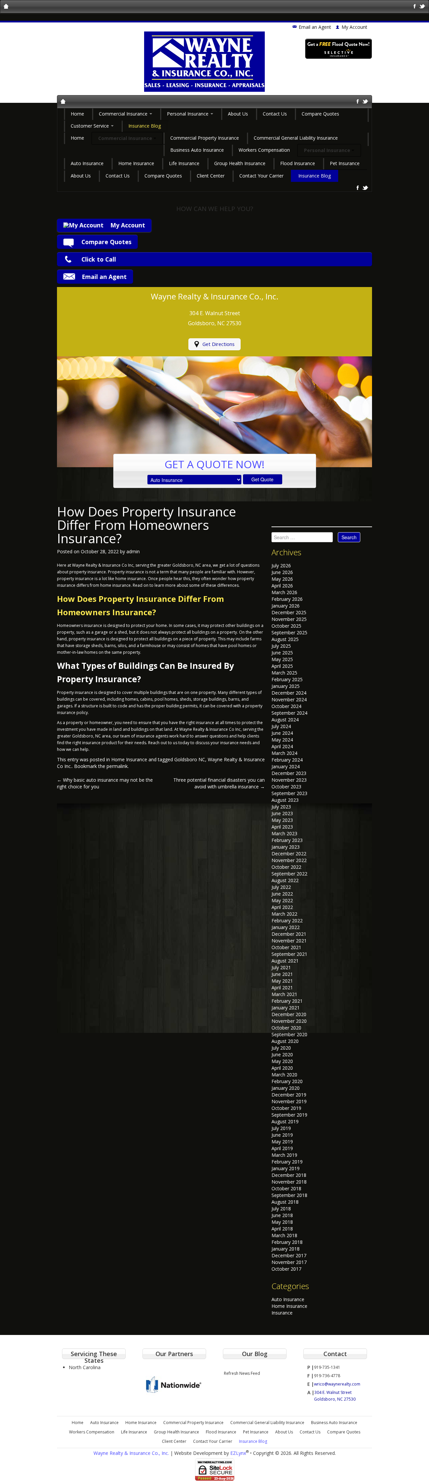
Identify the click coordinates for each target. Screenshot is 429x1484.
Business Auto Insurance (197, 150)
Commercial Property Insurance (204, 138)
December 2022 (288, 853)
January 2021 (285, 1007)
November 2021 (289, 940)
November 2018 (289, 1182)
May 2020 (282, 1061)
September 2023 (289, 793)
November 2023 (289, 780)
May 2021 (282, 981)
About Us (238, 114)
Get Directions (218, 344)
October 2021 (286, 947)
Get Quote (262, 479)
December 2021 (288, 934)
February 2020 (287, 1081)
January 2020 (285, 1088)
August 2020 (285, 1041)
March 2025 (284, 672)
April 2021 (282, 987)
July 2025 (281, 646)
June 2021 (282, 974)
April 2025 (282, 666)
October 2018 (286, 1188)
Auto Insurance (87, 163)
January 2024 (285, 766)
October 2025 (286, 626)
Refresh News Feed (242, 1373)
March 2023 (284, 833)
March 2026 (284, 592)
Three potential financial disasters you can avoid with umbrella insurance (219, 783)
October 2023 (286, 786)
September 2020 (289, 1034)
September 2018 (289, 1195)
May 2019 (282, 1141)
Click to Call (98, 259)
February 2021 (287, 1001)
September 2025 (289, 632)
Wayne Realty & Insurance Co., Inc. (131, 1453)
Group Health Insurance (239, 163)
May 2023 (282, 820)
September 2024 (289, 713)
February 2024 (287, 760)
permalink (117, 766)
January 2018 (285, 1249)
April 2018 (282, 1228)
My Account (127, 225)
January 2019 (285, 1168)
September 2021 (289, 954)
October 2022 (286, 867)
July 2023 (281, 806)
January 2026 (285, 606)
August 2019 (285, 1121)
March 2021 (284, 994)
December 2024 (288, 693)
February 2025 (287, 679)
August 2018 (285, 1202)
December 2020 (288, 1014)
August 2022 (285, 880)
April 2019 (282, 1148)
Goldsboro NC (189, 759)
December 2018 (288, 1175)
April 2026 (282, 585)
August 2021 (285, 961)
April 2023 (282, 827)
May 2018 (282, 1222)
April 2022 (282, 907)
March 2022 (284, 914)
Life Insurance (184, 163)
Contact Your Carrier (261, 175)
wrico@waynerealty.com (337, 1384)
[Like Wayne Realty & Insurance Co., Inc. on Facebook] (415, 6)
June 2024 (282, 733)
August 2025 (285, 639)
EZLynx (238, 1453)
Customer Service (90, 126)
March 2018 (284, 1235)
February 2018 (287, 1242)
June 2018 (282, 1215)
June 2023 (282, 813)
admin (133, 551)
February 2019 (287, 1161)
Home (77, 114)
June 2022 (282, 894)
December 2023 (288, 773)
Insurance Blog (144, 126)
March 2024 (284, 753)
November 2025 (289, 619)
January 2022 (285, 927)
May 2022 (282, 900)
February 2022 (287, 920)
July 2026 (281, 565)
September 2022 (289, 873)
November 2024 (289, 699)
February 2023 (287, 840)
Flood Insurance (297, 163)
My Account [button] (354, 27)
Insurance (282, 1313)
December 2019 (288, 1094)
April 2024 (282, 746)
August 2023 (285, 800)
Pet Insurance (345, 163)
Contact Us (275, 114)
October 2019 (286, 1108)
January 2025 (285, 686)
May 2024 (282, 739)
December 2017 (288, 1255)
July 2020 (281, 1048)
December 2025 (288, 612)
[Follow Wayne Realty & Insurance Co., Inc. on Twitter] (422, 6)
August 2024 (285, 719)
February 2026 (287, 599)
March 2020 (284, 1074)
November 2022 (289, 860)
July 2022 (281, 887)
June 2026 (282, 572)
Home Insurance (136, 163)
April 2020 (282, 1068)
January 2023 (285, 847)
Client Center (211, 175)
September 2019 (289, 1115)
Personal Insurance (188, 114)
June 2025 (282, 652)
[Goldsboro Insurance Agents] (63, 101)
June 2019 (282, 1135)
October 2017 (286, 1269)
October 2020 (286, 1027)
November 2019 (289, 1101)
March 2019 (284, 1155)
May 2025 (282, 659)
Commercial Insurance (124, 114)
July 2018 (281, 1208)
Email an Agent (315, 27)
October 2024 (286, 706)
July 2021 (281, 967)
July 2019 (281, 1128)
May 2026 (282, 579)
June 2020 (282, 1054)
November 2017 (289, 1262)
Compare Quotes (320, 114)
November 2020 (289, 1021)
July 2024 (281, 726)
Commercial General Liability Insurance (296, 138)
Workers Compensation (264, 150)
